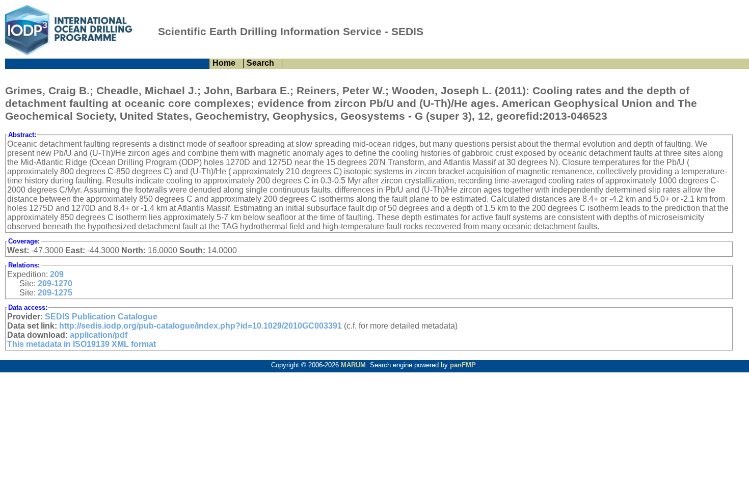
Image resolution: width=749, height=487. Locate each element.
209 (57, 274)
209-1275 (55, 292)
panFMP (463, 365)
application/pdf (98, 335)
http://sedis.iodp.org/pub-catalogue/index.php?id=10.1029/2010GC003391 (200, 325)
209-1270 (55, 283)
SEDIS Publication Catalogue (101, 316)
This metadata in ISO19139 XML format (81, 344)
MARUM (353, 365)
